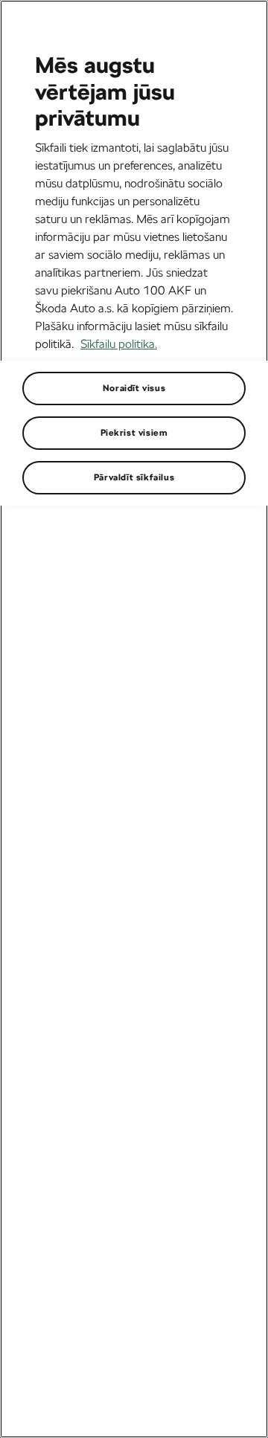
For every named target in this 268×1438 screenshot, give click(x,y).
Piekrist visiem (134, 433)
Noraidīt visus (134, 388)
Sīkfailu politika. (118, 344)
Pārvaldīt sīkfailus (134, 477)
